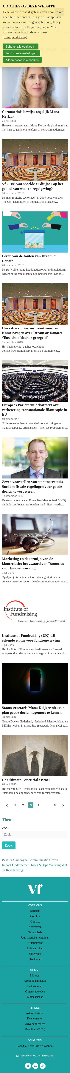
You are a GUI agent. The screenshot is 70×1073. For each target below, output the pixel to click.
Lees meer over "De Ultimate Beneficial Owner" (35, 765)
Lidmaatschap (35, 948)
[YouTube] (43, 1066)
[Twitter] (28, 1066)
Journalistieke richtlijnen (35, 937)
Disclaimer (35, 959)
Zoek (5, 827)
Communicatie (38, 860)
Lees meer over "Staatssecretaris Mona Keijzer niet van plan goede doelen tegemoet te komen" (35, 695)
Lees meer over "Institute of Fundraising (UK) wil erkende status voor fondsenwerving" (35, 623)
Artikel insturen (35, 1013)
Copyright (35, 953)
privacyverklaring (15, 37)
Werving (55, 865)
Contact (35, 921)
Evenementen (35, 1018)
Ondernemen (20, 865)
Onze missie (35, 932)
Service (35, 1008)
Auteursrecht (35, 943)
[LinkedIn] (35, 1066)
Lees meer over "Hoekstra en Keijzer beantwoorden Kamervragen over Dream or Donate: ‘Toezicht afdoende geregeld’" (35, 318)
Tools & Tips (39, 865)
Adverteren (35, 927)
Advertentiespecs (35, 1023)
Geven (53, 860)
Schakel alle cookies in (20, 46)
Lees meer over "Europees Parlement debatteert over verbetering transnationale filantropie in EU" (35, 395)
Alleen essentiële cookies (22, 60)
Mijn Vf (35, 970)
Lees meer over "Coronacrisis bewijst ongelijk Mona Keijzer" (35, 99)
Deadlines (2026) (35, 1029)
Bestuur (7, 860)
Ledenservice (35, 986)
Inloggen (35, 975)
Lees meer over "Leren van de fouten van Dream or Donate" (35, 243)
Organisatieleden (35, 991)
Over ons (35, 905)
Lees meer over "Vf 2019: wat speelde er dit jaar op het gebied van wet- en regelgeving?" (35, 171)
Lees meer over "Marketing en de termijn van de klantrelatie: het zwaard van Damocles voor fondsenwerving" (35, 549)
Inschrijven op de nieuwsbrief (37, 1055)
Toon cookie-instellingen (21, 53)
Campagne (20, 860)
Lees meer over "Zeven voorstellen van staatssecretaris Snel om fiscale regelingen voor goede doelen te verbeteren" (35, 472)
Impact (6, 865)
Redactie (35, 910)
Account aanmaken (35, 980)
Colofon (35, 916)
